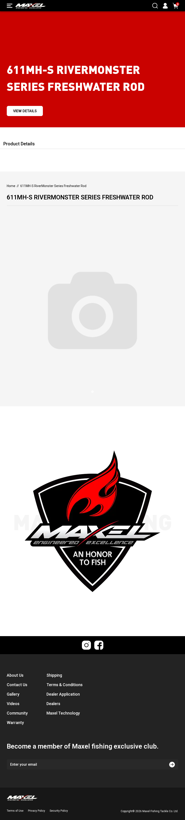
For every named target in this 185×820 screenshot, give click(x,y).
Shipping (54, 675)
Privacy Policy (36, 810)
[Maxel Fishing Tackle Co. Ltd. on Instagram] (86, 645)
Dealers (53, 703)
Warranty (15, 722)
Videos (13, 703)
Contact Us (17, 684)
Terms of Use (15, 810)
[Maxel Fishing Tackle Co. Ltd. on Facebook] (98, 645)
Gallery (13, 694)
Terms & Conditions (64, 684)
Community (17, 713)
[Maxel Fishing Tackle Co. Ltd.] (30, 5)
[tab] (92, 392)
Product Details (19, 143)
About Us (15, 675)
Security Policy (59, 810)
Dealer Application (63, 694)
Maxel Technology (63, 713)
